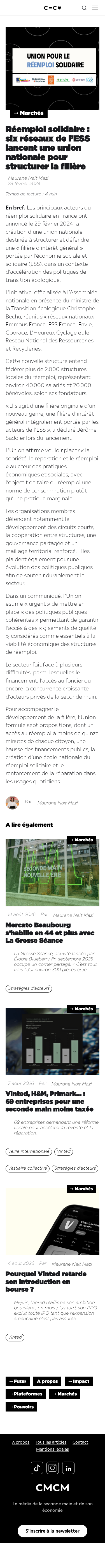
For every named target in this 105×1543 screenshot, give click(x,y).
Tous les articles (51, 1442)
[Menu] (95, 7)
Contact (80, 1442)
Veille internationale (29, 1151)
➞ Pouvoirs (21, 1406)
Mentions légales (52, 1449)
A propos (47, 1381)
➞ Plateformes (25, 1393)
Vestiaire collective (27, 1168)
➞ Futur (17, 1381)
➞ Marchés (29, 113)
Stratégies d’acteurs (29, 988)
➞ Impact (78, 1381)
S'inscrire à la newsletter (52, 1531)
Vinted (64, 1151)
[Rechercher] (84, 8)
